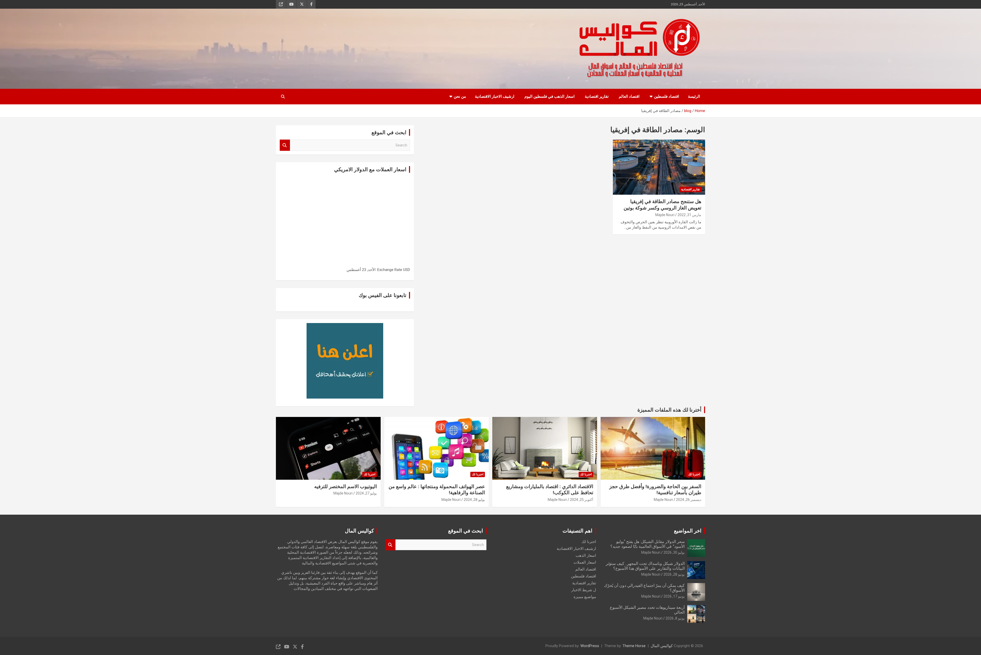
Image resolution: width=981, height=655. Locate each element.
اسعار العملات (585, 562)
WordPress (589, 646)
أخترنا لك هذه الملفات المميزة (669, 410)
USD (406, 269)
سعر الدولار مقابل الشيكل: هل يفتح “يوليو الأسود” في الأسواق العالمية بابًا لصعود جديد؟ (647, 544)
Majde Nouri (664, 215)
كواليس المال (662, 646)
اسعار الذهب (586, 555)
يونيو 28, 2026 (674, 574)
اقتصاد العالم (629, 96)
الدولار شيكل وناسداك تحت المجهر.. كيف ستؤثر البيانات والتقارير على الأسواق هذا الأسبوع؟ (645, 566)
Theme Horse (634, 646)
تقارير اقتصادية (597, 96)
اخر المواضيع (688, 531)
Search (285, 145)
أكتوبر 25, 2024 (581, 500)
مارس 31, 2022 (689, 215)
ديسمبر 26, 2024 (688, 500)
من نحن (460, 96)
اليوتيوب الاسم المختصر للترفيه (345, 486)
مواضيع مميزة (585, 597)
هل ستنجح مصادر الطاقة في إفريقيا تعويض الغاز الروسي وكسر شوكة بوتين (662, 205)
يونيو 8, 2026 (675, 618)
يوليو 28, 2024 (474, 500)
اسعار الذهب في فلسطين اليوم (549, 96)
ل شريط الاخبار (583, 590)
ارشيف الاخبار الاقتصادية (494, 96)
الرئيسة (694, 96)
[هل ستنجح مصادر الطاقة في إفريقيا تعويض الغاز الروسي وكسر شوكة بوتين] (659, 167)
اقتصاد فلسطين (666, 96)
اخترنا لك (694, 474)
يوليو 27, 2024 (366, 493)
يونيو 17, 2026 (674, 596)
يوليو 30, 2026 (674, 552)
